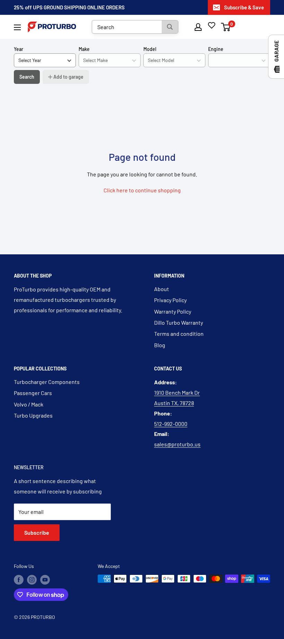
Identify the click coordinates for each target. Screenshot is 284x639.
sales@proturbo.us (177, 444)
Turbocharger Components (47, 381)
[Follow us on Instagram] (32, 579)
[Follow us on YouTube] (45, 579)
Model (149, 49)
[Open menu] (17, 27)
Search (26, 77)
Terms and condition (179, 333)
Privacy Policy (170, 300)
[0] (226, 27)
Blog (159, 345)
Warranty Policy (172, 311)
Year (18, 49)
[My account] (198, 27)
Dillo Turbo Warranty (178, 322)
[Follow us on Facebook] (19, 579)
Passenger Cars (33, 392)
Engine (215, 49)
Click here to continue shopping (142, 190)
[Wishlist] (211, 25)
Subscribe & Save (244, 7)
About (161, 289)
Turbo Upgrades (33, 415)
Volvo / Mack (28, 404)
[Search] (170, 26)
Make (84, 49)
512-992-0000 (170, 423)
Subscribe (36, 532)
